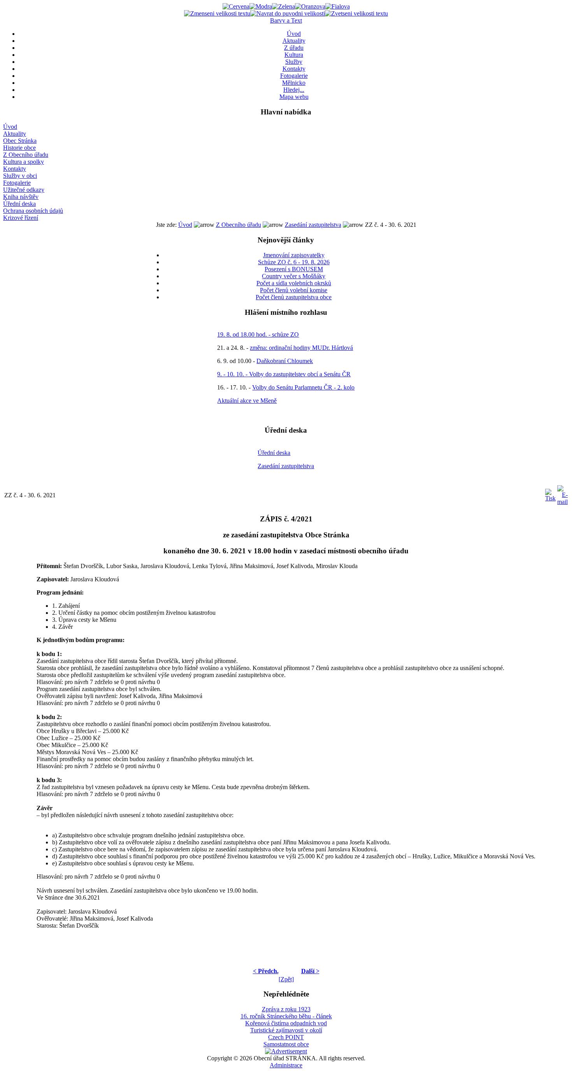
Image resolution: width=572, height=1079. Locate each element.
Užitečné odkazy (23, 189)
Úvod (294, 33)
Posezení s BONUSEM (294, 269)
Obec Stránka (20, 140)
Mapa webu (294, 96)
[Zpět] (286, 979)
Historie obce (19, 147)
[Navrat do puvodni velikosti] (287, 13)
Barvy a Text (286, 20)
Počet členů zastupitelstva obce (294, 297)
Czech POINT (286, 1037)
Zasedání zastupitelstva (313, 224)
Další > (310, 971)
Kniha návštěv (21, 196)
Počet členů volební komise (293, 290)
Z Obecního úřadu (25, 154)
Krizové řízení (20, 217)
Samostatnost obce (286, 1044)
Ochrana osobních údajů (33, 210)
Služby (293, 61)
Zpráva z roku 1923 (286, 1009)
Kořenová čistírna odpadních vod (286, 1023)
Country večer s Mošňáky (293, 276)
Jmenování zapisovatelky (294, 255)
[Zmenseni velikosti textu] (217, 13)
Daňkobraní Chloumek (284, 361)
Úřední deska (19, 203)
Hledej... (293, 89)
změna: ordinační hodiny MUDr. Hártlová (301, 347)
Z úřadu (294, 47)
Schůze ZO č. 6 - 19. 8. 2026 (294, 262)
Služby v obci (20, 175)
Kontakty (293, 68)
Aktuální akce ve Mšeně (247, 400)
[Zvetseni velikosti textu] (356, 13)
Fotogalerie (294, 75)
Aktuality (293, 40)
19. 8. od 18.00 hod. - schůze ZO (258, 334)
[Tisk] (550, 493)
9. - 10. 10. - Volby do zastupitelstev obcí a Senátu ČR (284, 374)
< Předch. (266, 971)
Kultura (293, 54)
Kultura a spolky (23, 161)
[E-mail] (562, 493)
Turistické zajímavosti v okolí (286, 1030)
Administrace (286, 1065)
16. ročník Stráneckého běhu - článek (286, 1016)
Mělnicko (293, 82)
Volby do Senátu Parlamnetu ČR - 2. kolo (303, 387)
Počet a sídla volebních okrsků (293, 283)
